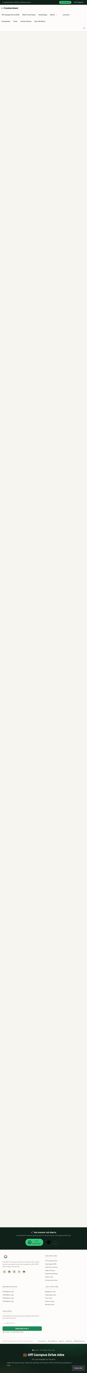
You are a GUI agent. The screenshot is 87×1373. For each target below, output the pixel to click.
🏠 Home (35, 1350)
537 (13, 1221)
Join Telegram (78, 2)
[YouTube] (24, 1272)
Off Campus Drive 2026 (10, 15)
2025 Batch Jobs (8, 1295)
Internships (43, 15)
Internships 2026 (50, 1264)
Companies (5, 21)
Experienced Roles (51, 1274)
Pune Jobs (48, 1298)
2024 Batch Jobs (8, 1291)
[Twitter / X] (19, 1272)
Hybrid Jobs (49, 1277)
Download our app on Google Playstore (74, 124)
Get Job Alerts (39, 21)
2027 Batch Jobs (8, 1301)
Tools (15, 21)
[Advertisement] (29, 662)
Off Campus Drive (51, 1261)
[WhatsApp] (4, 1272)
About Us (61, 1341)
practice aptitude (36, 584)
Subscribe (78, 1368)
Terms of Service (52, 1341)
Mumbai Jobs (49, 1304)
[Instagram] (14, 1272)
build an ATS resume (23, 584)
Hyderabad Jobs (50, 1295)
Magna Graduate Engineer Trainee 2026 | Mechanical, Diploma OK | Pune (23, 972)
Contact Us (69, 1341)
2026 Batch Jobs (8, 1298)
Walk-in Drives (50, 1270)
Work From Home (29, 15)
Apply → (6, 56)
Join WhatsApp (65, 2)
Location (66, 15)
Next (19, 1222)
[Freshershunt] (2, 8)
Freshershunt (11, 8)
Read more (12, 640)
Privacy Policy (42, 1341)
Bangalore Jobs (50, 1291)
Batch (52, 15)
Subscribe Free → (22, 1329)
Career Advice (25, 21)
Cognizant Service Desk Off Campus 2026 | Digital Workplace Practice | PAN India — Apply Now (28, 1098)
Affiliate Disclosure (79, 1341)
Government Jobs (51, 1280)
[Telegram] (9, 1272)
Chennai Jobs (49, 1301)
